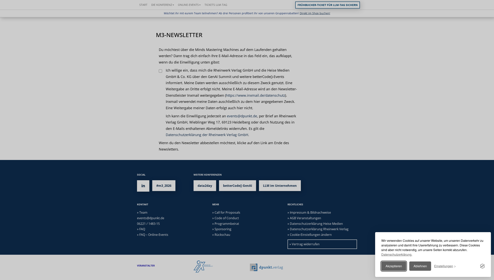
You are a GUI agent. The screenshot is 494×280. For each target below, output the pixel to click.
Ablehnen (420, 266)
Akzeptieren (394, 266)
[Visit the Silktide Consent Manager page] (482, 266)
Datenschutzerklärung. (396, 254)
